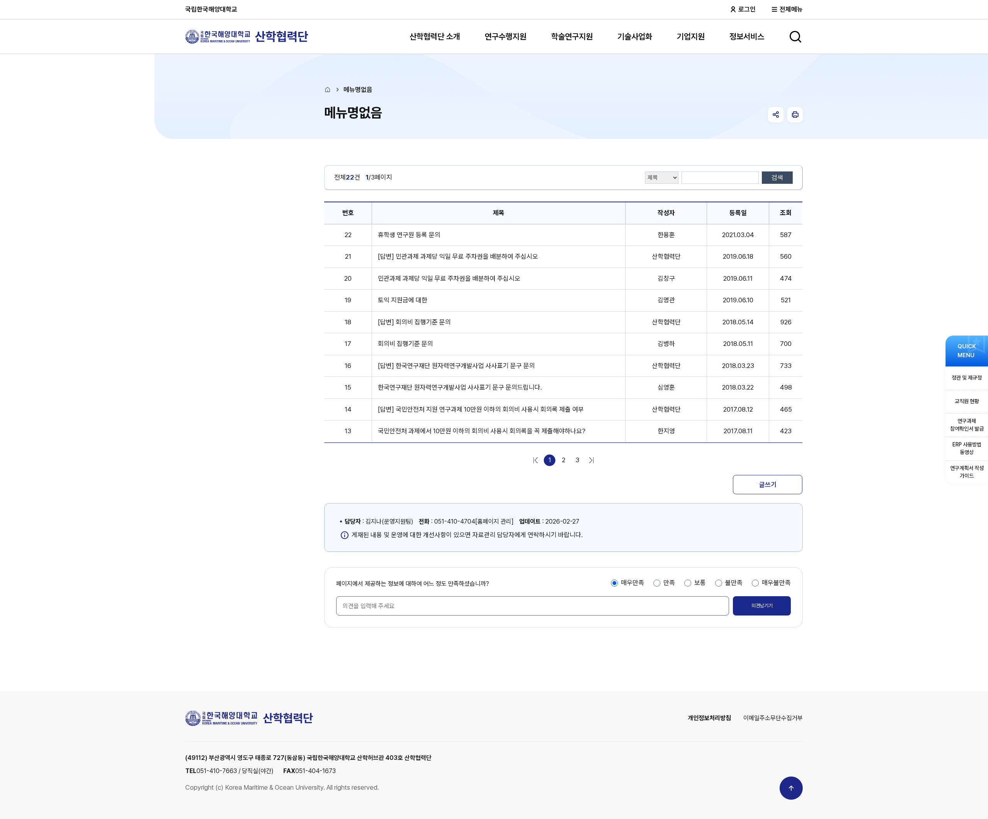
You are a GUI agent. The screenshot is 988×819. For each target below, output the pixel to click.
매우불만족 (776, 583)
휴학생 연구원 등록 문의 (409, 235)
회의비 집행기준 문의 (405, 344)
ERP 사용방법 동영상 (966, 448)
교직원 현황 (967, 401)
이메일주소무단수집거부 (773, 718)
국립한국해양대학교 (211, 9)
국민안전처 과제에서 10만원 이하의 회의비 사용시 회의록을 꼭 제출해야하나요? (481, 431)
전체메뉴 (790, 9)
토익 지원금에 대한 (402, 300)
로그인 (746, 9)
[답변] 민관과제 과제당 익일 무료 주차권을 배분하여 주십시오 (458, 256)
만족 (669, 583)
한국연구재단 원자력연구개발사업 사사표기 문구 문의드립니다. (460, 387)
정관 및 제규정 (967, 378)
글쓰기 (768, 484)
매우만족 (632, 583)
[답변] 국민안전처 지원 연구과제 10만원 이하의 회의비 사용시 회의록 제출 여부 (481, 409)
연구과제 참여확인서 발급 (967, 425)
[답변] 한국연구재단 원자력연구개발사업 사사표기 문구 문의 (456, 366)
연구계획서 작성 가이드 (967, 472)
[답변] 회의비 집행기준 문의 (414, 322)
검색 (777, 177)
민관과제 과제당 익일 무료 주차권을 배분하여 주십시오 (449, 278)
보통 (700, 583)
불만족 (734, 583)
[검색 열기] (795, 36)
